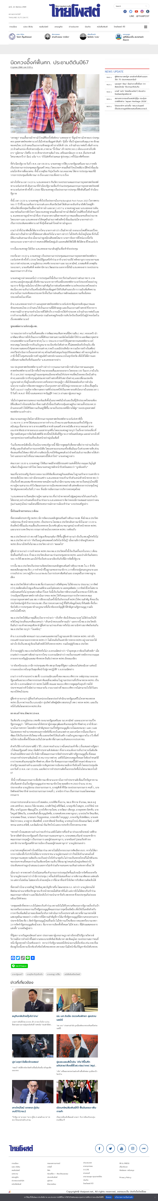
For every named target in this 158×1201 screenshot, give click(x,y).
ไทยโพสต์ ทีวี (119, 26)
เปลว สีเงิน (28, 26)
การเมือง (13, 26)
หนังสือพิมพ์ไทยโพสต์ (72, 974)
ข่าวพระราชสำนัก (18, 1180)
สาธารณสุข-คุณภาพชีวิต (92, 1176)
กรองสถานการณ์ (53, 1163)
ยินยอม (108, 1197)
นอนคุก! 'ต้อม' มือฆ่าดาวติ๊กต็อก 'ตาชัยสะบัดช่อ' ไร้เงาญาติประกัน (130, 85)
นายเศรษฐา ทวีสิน (53, 974)
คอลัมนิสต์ (43, 26)
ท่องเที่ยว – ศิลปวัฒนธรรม (57, 1173)
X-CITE (86, 1169)
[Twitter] (131, 11)
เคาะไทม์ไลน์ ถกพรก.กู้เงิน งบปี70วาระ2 (25, 1109)
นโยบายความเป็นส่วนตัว (124, 1197)
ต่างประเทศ (74, 26)
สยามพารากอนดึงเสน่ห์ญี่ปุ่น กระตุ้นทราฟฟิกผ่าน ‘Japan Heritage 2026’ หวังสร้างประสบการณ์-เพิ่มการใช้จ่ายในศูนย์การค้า (131, 100)
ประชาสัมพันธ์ (52, 1177)
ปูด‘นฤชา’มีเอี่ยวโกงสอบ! (25, 1062)
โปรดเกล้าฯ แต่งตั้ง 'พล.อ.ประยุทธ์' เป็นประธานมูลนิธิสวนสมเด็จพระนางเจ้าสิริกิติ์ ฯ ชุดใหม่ (131, 107)
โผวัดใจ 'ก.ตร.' (93, 37)
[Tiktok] (148, 11)
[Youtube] (136, 11)
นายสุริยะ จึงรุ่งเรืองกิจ (35, 974)
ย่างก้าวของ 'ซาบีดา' (60, 37)
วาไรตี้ (49, 1167)
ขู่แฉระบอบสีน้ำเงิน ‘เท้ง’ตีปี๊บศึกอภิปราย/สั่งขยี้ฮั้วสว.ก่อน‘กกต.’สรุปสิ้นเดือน (76, 1065)
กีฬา (48, 1170)
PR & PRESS (124, 1163)
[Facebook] (125, 11)
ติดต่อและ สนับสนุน (126, 1170)
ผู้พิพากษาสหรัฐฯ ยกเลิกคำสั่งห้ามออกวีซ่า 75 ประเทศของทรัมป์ (131, 78)
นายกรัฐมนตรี (17, 974)
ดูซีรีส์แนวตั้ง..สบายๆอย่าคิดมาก (133, 38)
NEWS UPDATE (114, 72)
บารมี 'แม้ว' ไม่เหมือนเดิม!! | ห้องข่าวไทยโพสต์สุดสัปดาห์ (130, 93)
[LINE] (144, 1148)
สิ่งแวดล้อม (51, 1184)
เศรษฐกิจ (58, 26)
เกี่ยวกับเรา (123, 1167)
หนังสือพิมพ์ (102, 26)
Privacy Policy (125, 1177)
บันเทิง (88, 26)
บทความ (15, 1173)
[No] (155, 1197)
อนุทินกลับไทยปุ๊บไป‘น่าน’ (25, 1016)
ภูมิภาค (50, 1180)
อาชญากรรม (88, 1166)
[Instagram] (142, 11)
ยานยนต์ (86, 1173)
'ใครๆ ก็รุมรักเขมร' (24, 37)
